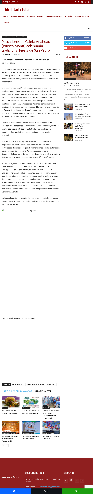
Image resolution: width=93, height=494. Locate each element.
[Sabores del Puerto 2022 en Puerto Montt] (10, 402)
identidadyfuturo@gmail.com (48, 487)
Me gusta (86, 38)
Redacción (7, 54)
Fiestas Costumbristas (8, 433)
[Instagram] (78, 2)
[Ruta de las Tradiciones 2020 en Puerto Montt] (31, 402)
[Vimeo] (85, 2)
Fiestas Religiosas (21, 37)
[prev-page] (3, 445)
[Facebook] (75, 2)
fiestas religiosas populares (35, 384)
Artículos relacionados (18, 391)
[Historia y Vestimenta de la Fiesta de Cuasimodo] (68, 126)
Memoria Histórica (69, 79)
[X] (82, 2)
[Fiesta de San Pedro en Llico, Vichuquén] (31, 427)
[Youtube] (88, 2)
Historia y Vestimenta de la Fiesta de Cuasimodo (82, 126)
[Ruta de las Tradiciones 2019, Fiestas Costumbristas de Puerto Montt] (51, 402)
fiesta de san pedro (18, 384)
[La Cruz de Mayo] (77, 71)
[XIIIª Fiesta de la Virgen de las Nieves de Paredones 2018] (10, 427)
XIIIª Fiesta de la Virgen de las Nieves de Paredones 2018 (10, 438)
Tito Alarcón (68, 86)
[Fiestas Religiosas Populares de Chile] (68, 137)
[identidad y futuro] (18, 9)
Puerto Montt (51, 384)
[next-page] (7, 445)
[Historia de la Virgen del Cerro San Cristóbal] (68, 116)
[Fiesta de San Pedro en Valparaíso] (51, 427)
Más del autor (43, 391)
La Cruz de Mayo (71, 83)
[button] (88, 28)
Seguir (87, 43)
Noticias (4, 408)
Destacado (26, 408)
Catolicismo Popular (8, 37)
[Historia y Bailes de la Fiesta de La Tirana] (68, 106)
